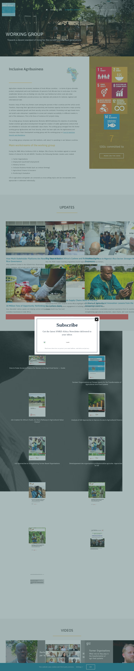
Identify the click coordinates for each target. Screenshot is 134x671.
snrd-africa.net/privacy (82, 348)
